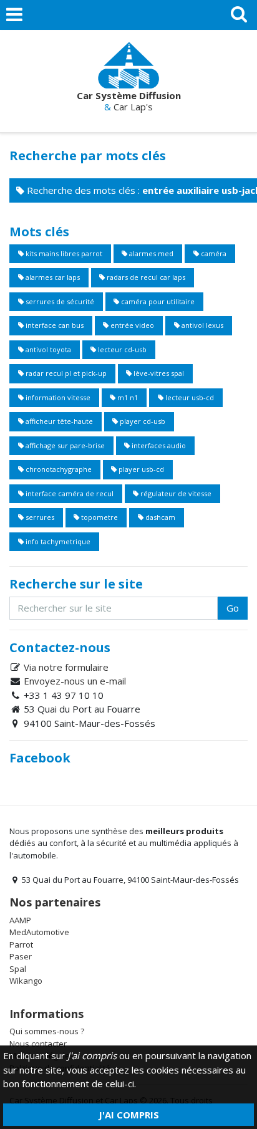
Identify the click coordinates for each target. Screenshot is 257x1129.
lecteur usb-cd (188, 397)
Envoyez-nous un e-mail (75, 681)
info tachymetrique (57, 541)
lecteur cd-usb (121, 349)
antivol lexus (201, 325)
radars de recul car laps (145, 277)
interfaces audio (158, 445)
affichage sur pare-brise (64, 445)
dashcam (159, 517)
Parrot (21, 944)
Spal (17, 968)
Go (232, 608)
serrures (39, 517)
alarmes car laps (52, 277)
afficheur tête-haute (58, 421)
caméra (212, 253)
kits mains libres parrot (63, 253)
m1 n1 (126, 397)
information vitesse (57, 397)
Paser (20, 956)
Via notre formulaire (66, 667)
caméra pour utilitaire (157, 301)
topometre (98, 517)
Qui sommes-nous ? (46, 1031)
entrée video (131, 325)
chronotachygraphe (58, 469)
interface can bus (54, 325)
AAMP (20, 920)
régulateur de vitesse (174, 493)
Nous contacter (38, 1043)
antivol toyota (47, 349)
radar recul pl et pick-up (65, 373)
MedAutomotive (39, 932)
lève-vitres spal (158, 373)
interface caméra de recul (69, 493)
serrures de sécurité (59, 301)
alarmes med (150, 253)
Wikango (25, 980)
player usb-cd (140, 469)
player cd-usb (141, 421)
